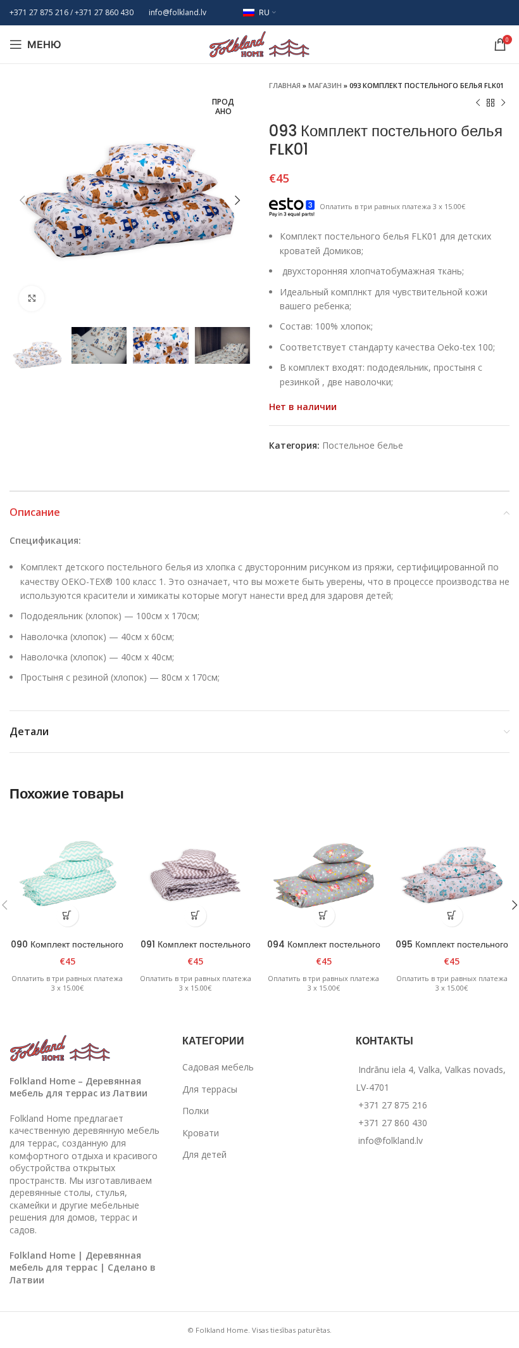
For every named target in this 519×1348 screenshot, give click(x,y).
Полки (195, 1111)
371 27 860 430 (106, 12)
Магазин (325, 85)
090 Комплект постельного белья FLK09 (67, 950)
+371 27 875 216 (38, 12)
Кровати (200, 1133)
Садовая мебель (218, 1067)
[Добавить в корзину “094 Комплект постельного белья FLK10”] (324, 915)
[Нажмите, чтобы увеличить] (31, 298)
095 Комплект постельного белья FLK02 (452, 950)
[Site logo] (259, 43)
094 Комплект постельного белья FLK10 (323, 950)
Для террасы (209, 1089)
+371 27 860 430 (392, 1123)
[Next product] (503, 103)
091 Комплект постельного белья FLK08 (196, 950)
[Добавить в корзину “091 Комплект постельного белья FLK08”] (195, 915)
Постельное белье (362, 445)
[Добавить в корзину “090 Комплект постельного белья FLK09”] (67, 915)
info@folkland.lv (177, 12)
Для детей (204, 1154)
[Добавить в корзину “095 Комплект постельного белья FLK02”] (452, 915)
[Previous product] (478, 103)
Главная (285, 85)
